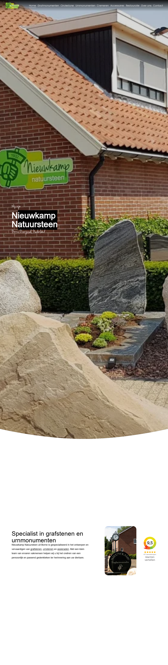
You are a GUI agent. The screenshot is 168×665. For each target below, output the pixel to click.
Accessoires (117, 5)
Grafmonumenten (48, 5)
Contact (158, 5)
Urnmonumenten (85, 5)
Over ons (146, 5)
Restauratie (132, 5)
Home (32, 5)
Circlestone (67, 5)
